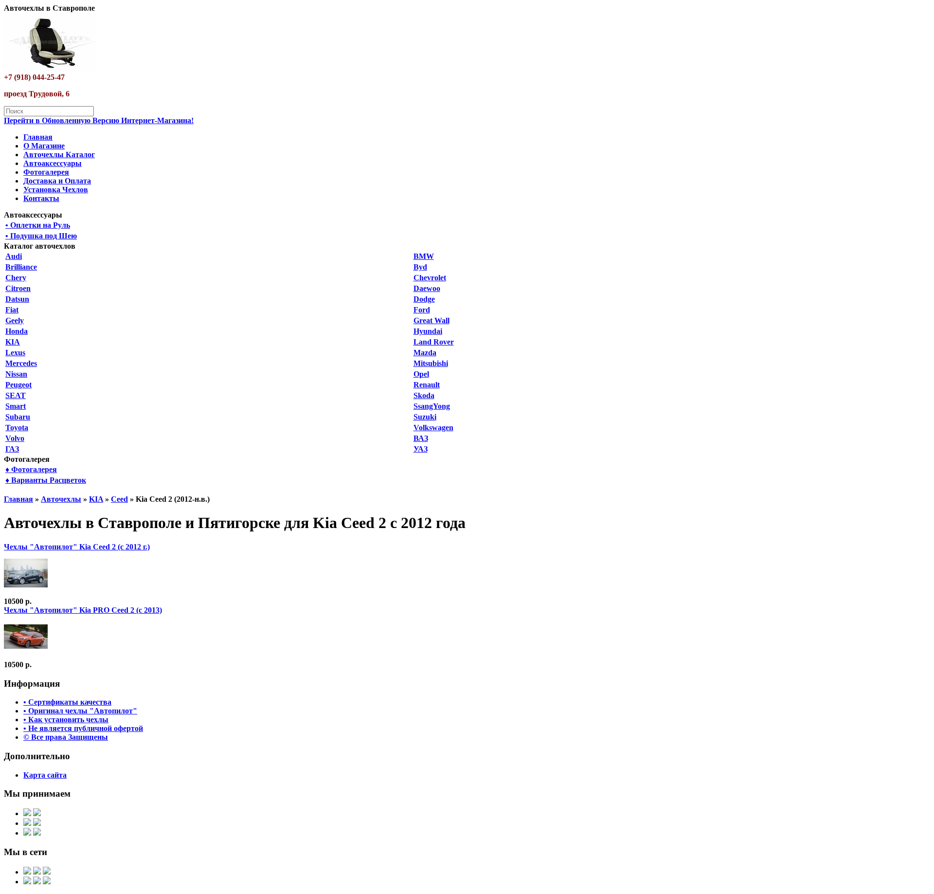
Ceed (119, 499)
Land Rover (433, 342)
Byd (420, 267)
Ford (421, 310)
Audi (13, 256)
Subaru (17, 417)
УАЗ (420, 449)
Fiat (11, 310)
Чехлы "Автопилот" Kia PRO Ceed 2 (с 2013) (83, 610)
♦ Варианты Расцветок (45, 480)
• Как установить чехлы (65, 719)
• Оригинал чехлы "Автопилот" (80, 711)
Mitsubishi (430, 363)
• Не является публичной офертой (83, 728)
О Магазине (44, 146)
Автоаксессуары (52, 163)
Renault (426, 385)
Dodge (424, 299)
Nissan (16, 374)
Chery (15, 278)
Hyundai (427, 331)
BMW (423, 256)
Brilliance (21, 267)
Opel (421, 374)
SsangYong (431, 406)
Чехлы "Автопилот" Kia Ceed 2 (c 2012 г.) (77, 547)
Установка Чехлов (55, 189)
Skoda (423, 395)
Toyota (16, 427)
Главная (38, 137)
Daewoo (426, 288)
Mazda (424, 352)
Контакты (41, 198)
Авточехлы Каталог (59, 154)
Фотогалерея (46, 172)
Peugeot (18, 385)
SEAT (15, 395)
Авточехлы (61, 499)
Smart (15, 406)
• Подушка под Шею (41, 236)
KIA (12, 342)
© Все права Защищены (65, 737)
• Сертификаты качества (67, 702)
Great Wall (431, 320)
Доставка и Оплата (57, 181)
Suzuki (424, 417)
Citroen (18, 288)
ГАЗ (12, 449)
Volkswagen (433, 427)
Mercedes (21, 363)
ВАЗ (420, 438)
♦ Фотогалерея (31, 469)
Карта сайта (45, 775)
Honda (16, 331)
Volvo (14, 438)
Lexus (15, 352)
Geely (14, 320)
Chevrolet (429, 278)
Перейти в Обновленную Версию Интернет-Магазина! (99, 120)
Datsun (17, 299)
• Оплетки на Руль (37, 225)
